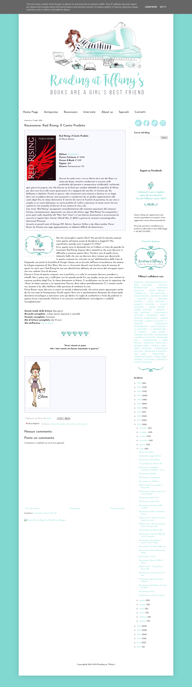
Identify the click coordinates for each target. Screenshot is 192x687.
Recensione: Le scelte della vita (152, 547)
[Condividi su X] (63, 418)
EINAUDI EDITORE (144, 304)
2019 (139, 412)
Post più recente (32, 508)
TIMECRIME (158, 354)
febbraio (143, 617)
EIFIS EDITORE (156, 302)
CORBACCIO (140, 293)
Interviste (89, 112)
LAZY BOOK (158, 332)
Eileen (53, 424)
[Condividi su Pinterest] (69, 418)
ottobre (143, 436)
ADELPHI (138, 282)
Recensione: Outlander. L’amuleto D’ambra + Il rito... (152, 468)
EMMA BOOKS (157, 307)
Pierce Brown (47, 323)
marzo (142, 613)
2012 (139, 639)
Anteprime (51, 112)
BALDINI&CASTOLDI (156, 282)
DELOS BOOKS (141, 296)
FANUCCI (160, 310)
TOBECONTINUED (143, 357)
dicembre (143, 428)
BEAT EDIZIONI (143, 285)
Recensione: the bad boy (149, 460)
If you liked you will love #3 (150, 464)
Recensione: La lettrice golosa (152, 595)
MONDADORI (150, 340)
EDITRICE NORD (159, 296)
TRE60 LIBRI (160, 357)
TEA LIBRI (140, 354)
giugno (142, 600)
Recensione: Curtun (147, 557)
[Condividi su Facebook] (66, 418)
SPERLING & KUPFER (155, 351)
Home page (75, 508)
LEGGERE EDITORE (143, 335)
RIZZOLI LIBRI (158, 346)
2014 (139, 630)
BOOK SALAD (157, 291)
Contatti (140, 112)
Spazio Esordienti (146, 452)
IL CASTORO (140, 329)
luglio (141, 449)
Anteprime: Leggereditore (150, 456)
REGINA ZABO (141, 346)
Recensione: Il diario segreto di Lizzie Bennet (152, 492)
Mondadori (73, 154)
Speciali (124, 112)
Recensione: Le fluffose (149, 481)
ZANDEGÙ (161, 360)
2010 (139, 647)
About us (107, 112)
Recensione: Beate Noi (149, 498)
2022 (139, 400)
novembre (143, 432)
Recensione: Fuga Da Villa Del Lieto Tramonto (152, 535)
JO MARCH (141, 332)
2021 (139, 404)
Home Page (30, 112)
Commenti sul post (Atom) (45, 513)
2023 (139, 396)
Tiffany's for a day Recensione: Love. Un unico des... (152, 525)
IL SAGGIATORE (158, 329)
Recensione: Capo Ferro (149, 501)
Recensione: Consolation (149, 477)
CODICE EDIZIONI (143, 362)
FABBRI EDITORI (143, 310)
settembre (144, 440)
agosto (142, 445)
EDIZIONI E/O (145, 299)
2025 (139, 387)
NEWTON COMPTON (155, 343)
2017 (139, 420)
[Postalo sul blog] (61, 418)
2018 (139, 416)
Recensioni (70, 112)
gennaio (143, 621)
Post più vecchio (118, 508)
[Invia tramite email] (58, 418)
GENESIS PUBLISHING (145, 318)
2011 (139, 643)
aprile (142, 609)
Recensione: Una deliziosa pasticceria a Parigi (150, 541)
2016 (139, 424)
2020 (139, 408)
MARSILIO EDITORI (145, 338)
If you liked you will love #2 (150, 530)
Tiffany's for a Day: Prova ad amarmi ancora (151, 519)
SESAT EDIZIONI (142, 349)
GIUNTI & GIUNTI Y (156, 321)
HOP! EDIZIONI (158, 327)
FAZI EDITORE (142, 313)
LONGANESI (161, 335)
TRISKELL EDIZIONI (144, 360)
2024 (139, 391)
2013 (139, 634)
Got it (163, 7)
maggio (142, 605)
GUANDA (138, 324)
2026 (139, 383)
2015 (139, 626)
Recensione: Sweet (147, 591)
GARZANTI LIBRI (156, 315)
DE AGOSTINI (158, 293)
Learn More (151, 7)
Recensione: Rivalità (147, 474)
